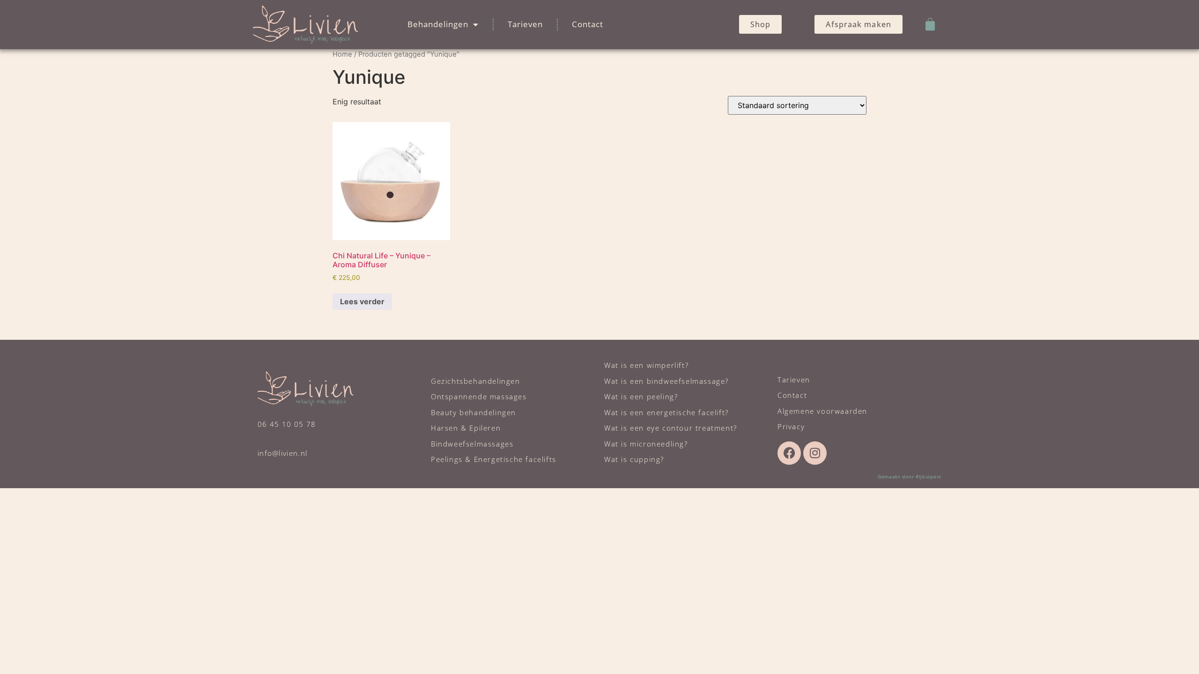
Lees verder (362, 301)
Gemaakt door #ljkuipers (909, 476)
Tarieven (525, 24)
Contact (587, 24)
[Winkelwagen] (930, 24)
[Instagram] (815, 453)
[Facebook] (789, 453)
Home (342, 54)
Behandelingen (437, 24)
